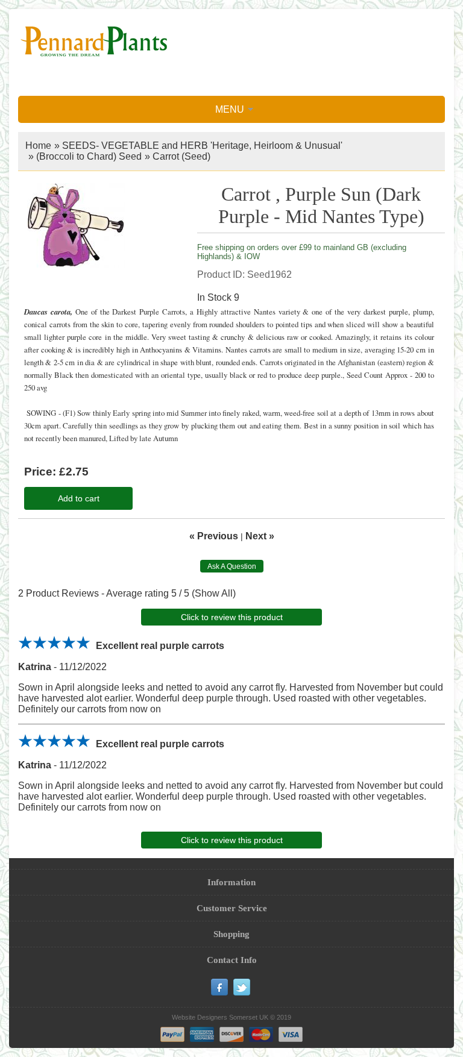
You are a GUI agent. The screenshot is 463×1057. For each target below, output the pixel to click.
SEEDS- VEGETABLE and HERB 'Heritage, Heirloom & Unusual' (202, 145)
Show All (214, 593)
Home (38, 145)
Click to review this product (232, 617)
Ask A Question (231, 566)
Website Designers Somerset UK (220, 1017)
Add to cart (78, 498)
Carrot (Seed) (181, 156)
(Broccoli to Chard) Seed (89, 156)
